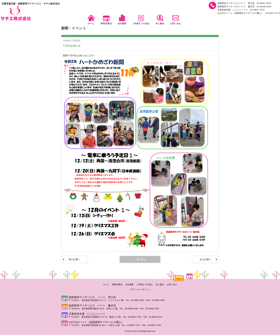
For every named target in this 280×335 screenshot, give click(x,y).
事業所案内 (106, 23)
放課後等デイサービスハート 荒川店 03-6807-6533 (244, 3)
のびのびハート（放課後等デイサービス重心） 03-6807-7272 (248, 13)
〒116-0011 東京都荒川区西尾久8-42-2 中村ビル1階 (95, 325)
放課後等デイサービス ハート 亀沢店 (92, 305)
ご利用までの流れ (141, 23)
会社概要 (122, 23)
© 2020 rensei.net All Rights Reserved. (140, 331)
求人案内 (159, 23)
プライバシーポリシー (140, 289)
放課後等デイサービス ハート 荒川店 (92, 297)
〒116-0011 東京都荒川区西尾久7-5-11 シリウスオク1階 (97, 300)
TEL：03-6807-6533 (136, 300)
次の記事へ (205, 259)
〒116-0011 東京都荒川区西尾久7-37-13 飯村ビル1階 (96, 316)
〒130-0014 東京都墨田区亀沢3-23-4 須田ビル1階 (94, 308)
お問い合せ (175, 23)
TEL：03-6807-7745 (133, 316)
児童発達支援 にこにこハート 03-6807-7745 (241, 9)
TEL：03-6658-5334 (130, 308)
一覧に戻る (140, 259)
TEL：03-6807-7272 (132, 325)
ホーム (91, 23)
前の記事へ (74, 259)
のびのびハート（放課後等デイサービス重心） (96, 322)
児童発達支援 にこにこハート (87, 313)
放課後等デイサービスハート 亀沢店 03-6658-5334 (244, 6)
